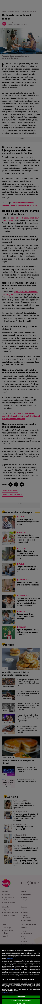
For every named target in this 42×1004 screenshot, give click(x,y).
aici (14, 969)
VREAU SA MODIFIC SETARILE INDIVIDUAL (21, 1000)
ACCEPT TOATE (21, 997)
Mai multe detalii (10, 958)
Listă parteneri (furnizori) (7, 992)
